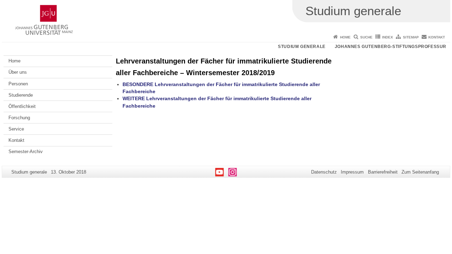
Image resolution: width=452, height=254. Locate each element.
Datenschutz (324, 172)
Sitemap (411, 37)
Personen (18, 83)
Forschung (19, 117)
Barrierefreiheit (383, 172)
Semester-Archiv (25, 151)
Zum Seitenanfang (420, 172)
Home (345, 37)
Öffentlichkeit (22, 106)
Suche (366, 37)
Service (16, 129)
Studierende (20, 95)
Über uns (17, 72)
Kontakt (436, 37)
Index (387, 37)
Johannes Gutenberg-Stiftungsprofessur (390, 46)
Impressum (352, 172)
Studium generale (302, 46)
